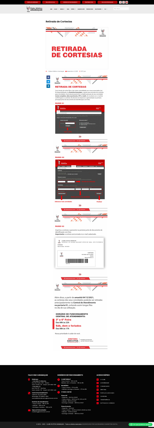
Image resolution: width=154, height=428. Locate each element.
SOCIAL (68, 9)
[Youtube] (126, 2)
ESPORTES (72, 9)
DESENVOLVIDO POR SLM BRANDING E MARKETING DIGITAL (100, 424)
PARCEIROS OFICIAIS (89, 9)
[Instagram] (123, 2)
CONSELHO (62, 9)
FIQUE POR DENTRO (98, 9)
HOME (51, 9)
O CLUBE (55, 9)
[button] (48, 77)
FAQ (105, 9)
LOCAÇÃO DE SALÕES (81, 9)
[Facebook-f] (120, 2)
